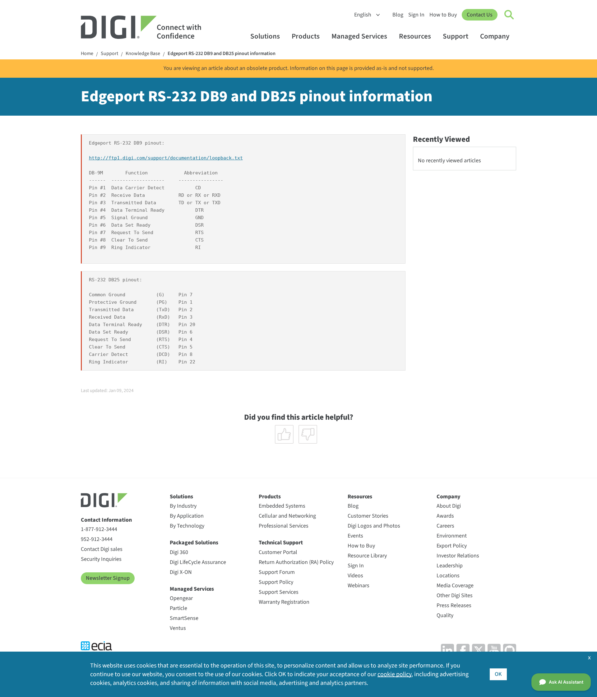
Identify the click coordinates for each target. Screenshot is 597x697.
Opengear (181, 598)
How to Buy (443, 15)
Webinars (358, 585)
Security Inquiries (101, 559)
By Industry (183, 506)
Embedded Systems (282, 506)
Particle (178, 608)
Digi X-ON (181, 572)
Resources (415, 36)
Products (306, 36)
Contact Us (480, 15)
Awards (445, 516)
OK (498, 674)
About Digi (449, 506)
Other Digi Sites (455, 595)
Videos (355, 575)
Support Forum (277, 572)
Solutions (265, 36)
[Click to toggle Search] (509, 15)
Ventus (178, 628)
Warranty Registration (284, 602)
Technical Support (281, 542)
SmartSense (184, 618)
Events (355, 536)
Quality (445, 615)
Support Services (278, 592)
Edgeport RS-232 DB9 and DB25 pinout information (221, 53)
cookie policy (394, 674)
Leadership (450, 566)
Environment (452, 536)
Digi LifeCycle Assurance (198, 562)
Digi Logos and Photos (374, 526)
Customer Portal (278, 552)
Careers (445, 526)
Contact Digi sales (102, 549)
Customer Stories (368, 516)
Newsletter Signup (108, 578)
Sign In (416, 15)
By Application (187, 516)
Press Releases (454, 605)
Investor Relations (458, 556)
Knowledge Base (143, 53)
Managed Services (359, 36)
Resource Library (367, 556)
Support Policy (276, 582)
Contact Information (106, 520)
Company (494, 36)
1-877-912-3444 (99, 529)
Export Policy (452, 546)
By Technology (187, 526)
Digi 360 (179, 552)
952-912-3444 (97, 539)
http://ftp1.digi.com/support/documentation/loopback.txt (166, 158)
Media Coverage (455, 585)
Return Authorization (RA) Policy (296, 562)
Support (455, 36)
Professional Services (283, 526)
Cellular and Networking (287, 516)
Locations (448, 575)
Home (87, 53)
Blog (397, 15)
